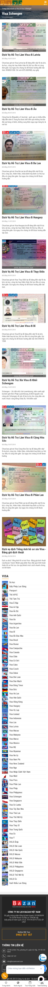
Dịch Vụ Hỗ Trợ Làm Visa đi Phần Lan (23, 495)
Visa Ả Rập (13, 603)
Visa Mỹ (12, 747)
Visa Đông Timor (16, 685)
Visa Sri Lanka (15, 805)
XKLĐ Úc (13, 879)
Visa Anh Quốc (15, 615)
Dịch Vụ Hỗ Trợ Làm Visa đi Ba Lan (21, 163)
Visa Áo (12, 619)
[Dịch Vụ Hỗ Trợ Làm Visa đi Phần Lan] (24, 477)
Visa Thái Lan (14, 813)
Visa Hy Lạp (14, 710)
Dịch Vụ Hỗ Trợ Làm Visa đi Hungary (22, 217)
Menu (45, 4)
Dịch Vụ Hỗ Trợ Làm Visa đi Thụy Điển (23, 271)
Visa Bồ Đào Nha (16, 636)
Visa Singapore (15, 800)
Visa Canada (14, 652)
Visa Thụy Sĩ (14, 825)
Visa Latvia (13, 726)
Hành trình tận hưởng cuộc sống (11, 4)
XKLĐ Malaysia (15, 858)
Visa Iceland (14, 714)
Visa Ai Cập (14, 607)
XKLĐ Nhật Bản (15, 862)
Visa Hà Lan (14, 693)
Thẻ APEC (13, 594)
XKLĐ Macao (14, 854)
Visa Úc (12, 833)
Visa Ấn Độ (13, 611)
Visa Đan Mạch (15, 681)
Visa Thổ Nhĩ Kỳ (15, 817)
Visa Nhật (13, 776)
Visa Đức (13, 689)
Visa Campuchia (15, 648)
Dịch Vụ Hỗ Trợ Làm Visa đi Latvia (21, 54)
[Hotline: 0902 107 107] (4, 975)
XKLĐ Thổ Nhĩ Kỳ (16, 875)
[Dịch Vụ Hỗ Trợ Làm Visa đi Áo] (24, 91)
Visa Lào (12, 722)
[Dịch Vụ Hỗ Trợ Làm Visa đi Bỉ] (24, 308)
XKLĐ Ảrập (14, 842)
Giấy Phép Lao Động (17, 586)
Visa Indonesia (15, 718)
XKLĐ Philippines (16, 866)
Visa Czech (14, 669)
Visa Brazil (13, 640)
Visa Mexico (14, 743)
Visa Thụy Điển (15, 821)
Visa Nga (13, 767)
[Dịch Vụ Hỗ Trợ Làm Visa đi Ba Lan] (24, 145)
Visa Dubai (13, 673)
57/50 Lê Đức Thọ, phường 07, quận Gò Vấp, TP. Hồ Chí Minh (26, 951)
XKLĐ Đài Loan (15, 846)
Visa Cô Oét (14, 660)
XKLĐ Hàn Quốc (16, 850)
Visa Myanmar (15, 751)
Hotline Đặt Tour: (24, 932)
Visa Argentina (15, 623)
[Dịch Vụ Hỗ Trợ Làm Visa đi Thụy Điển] (24, 254)
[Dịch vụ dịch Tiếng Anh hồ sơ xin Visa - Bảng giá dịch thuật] (24, 531)
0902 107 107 (11, 956)
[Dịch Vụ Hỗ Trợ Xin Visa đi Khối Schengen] (24, 362)
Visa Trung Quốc (16, 829)
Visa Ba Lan (14, 627)
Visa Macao (14, 730)
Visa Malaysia (14, 735)
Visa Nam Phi (14, 759)
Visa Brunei (14, 644)
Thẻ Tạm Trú (14, 599)
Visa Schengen (15, 796)
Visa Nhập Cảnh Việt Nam (19, 772)
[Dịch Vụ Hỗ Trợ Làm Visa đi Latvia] (24, 37)
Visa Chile (13, 656)
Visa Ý (12, 838)
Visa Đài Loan (15, 677)
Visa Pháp (13, 788)
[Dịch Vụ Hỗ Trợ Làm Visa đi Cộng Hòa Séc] (24, 420)
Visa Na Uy (13, 755)
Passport (13, 590)
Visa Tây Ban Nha (16, 809)
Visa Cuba (13, 664)
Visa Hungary (14, 706)
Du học (12, 582)
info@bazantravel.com (15, 961)
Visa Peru (13, 780)
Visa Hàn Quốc (15, 697)
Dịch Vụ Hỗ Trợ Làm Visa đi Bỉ (19, 325)
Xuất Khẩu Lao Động (17, 883)
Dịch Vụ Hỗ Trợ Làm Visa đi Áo (19, 109)
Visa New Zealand (16, 763)
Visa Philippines (15, 792)
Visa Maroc (14, 739)
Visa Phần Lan (15, 784)
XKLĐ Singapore (16, 871)
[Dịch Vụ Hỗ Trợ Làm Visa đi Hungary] (24, 200)
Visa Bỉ (12, 632)
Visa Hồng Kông (16, 702)
